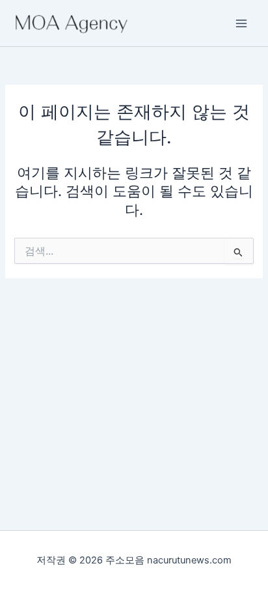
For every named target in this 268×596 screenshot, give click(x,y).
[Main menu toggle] (241, 23)
